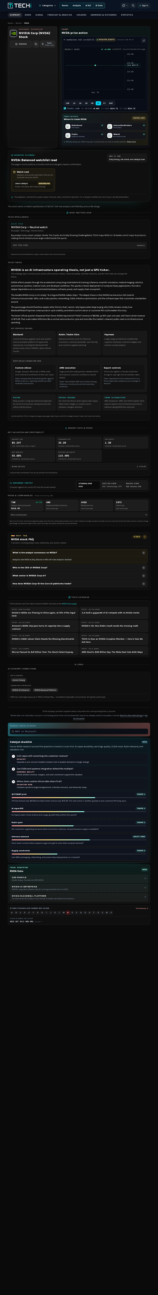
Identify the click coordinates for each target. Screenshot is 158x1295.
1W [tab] (80, 103)
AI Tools (99, 5)
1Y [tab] (98, 103)
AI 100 (88, 5)
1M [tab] (86, 103)
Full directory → (142, 908)
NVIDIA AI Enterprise (20, 690)
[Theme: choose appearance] (125, 5)
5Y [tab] (104, 103)
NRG (31, 921)
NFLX (22, 921)
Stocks (65, 5)
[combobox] (80, 731)
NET (17, 921)
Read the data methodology (131, 716)
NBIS (12, 921)
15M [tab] (67, 103)
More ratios (79, 466)
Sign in (145, 5)
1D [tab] (74, 103)
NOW (27, 921)
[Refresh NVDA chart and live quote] (143, 40)
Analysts (77, 5)
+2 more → (38, 922)
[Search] (133, 5)
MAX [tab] (111, 103)
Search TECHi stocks (23, 726)
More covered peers (79, 515)
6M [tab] (92, 103)
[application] (105, 75)
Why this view (79, 245)
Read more (131, 142)
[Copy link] (36, 44)
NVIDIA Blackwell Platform (45, 690)
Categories (47, 5)
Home (10, 23)
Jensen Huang (18, 680)
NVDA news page (69, 604)
